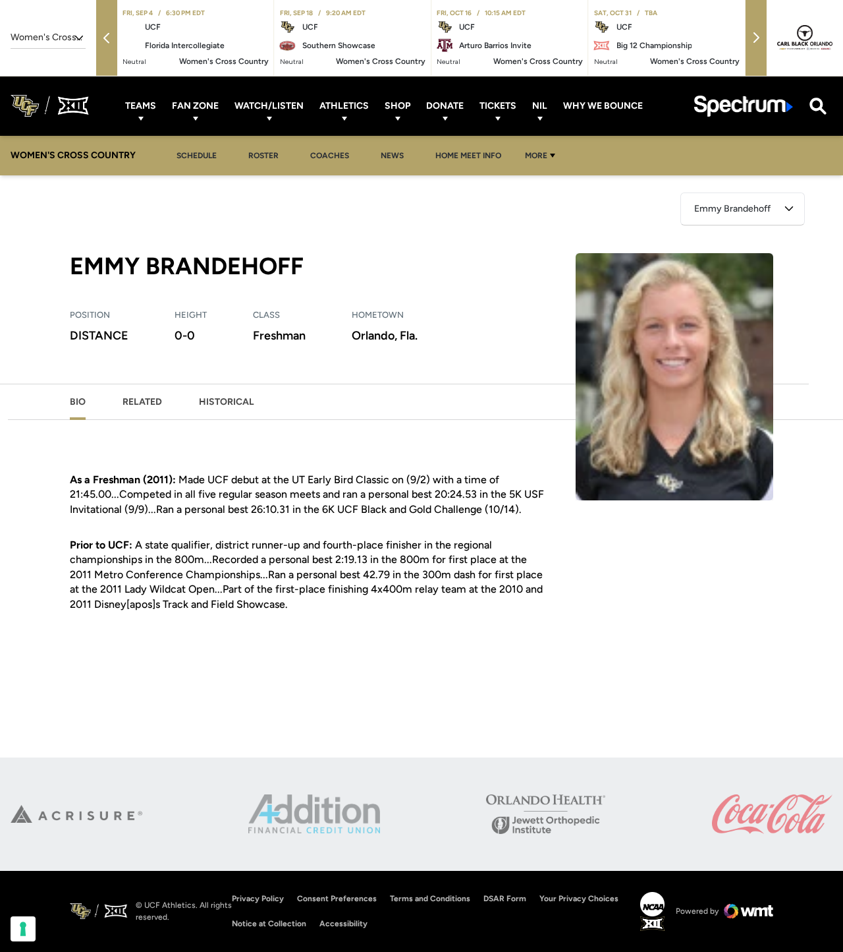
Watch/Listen (269, 105)
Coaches (329, 155)
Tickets (497, 105)
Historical (226, 401)
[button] (106, 38)
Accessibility (343, 923)
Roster (263, 155)
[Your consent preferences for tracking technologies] (23, 928)
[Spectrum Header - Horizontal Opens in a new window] (743, 106)
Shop (397, 105)
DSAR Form (504, 898)
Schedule (197, 155)
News (396, 155)
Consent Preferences (337, 898)
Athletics (344, 105)
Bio (78, 401)
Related (142, 401)
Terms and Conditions (430, 898)
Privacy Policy (258, 898)
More (536, 155)
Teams (140, 105)
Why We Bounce (603, 105)
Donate (445, 105)
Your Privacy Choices (578, 898)
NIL (539, 105)
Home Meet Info (472, 155)
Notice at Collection (269, 923)
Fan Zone (195, 105)
